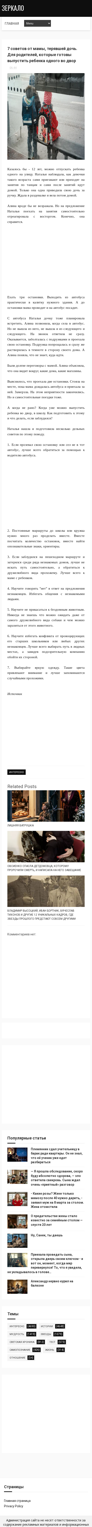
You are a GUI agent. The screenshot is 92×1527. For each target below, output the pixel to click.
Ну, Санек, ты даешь (47, 1235)
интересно (16, 772)
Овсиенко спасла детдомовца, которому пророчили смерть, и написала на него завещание (44, 868)
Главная (12, 23)
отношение (17, 1357)
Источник (14, 694)
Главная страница (17, 1501)
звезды (46, 1334)
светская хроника (22, 1342)
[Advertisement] (46, 256)
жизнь (49, 1349)
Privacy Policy (13, 1506)
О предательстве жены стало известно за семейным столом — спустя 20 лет (57, 1220)
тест (52, 1342)
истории (47, 1326)
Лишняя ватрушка (20, 825)
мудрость (17, 1334)
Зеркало (13, 8)
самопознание (20, 1349)
